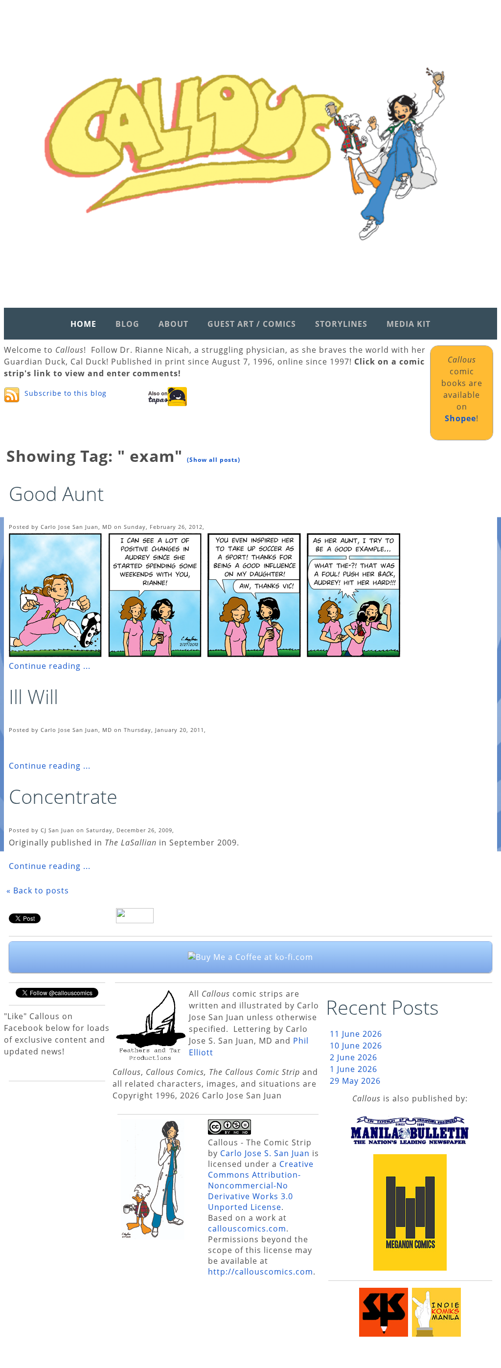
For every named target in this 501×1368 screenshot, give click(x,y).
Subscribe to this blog (65, 393)
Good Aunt (56, 493)
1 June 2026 (353, 1069)
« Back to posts (37, 890)
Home (83, 324)
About (173, 324)
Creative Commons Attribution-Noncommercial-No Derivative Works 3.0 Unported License (261, 1185)
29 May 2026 (355, 1080)
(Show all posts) (213, 460)
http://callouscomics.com (260, 1271)
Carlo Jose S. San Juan (265, 1153)
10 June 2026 (356, 1045)
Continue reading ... (50, 666)
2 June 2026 (353, 1057)
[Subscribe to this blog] (12, 395)
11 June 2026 (356, 1033)
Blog (127, 324)
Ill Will (33, 696)
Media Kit (409, 324)
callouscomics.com (247, 1228)
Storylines (341, 324)
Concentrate (63, 796)
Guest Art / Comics (251, 324)
